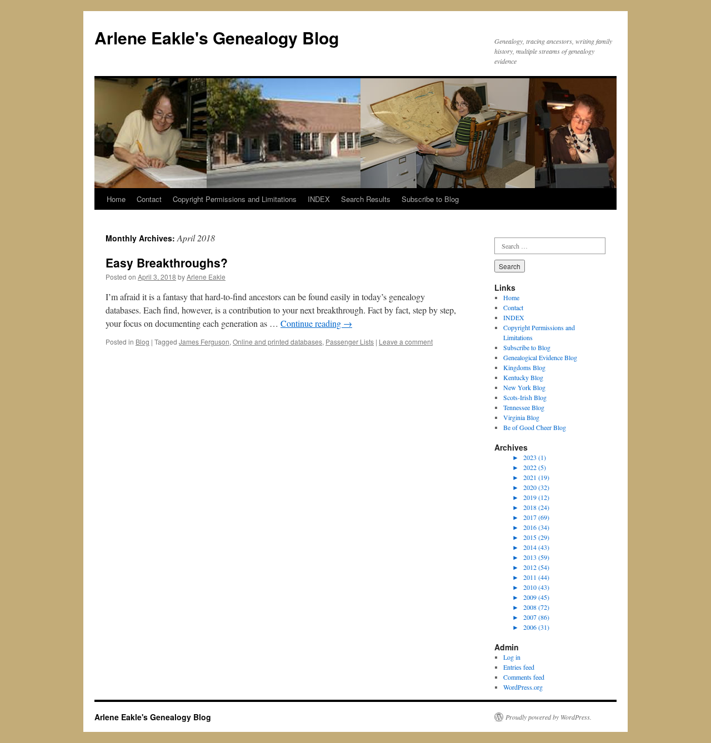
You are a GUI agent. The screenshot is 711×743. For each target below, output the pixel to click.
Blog (142, 341)
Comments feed (523, 677)
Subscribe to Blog (430, 199)
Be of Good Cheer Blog (534, 427)
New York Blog (524, 387)
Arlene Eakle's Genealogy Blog (216, 37)
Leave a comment (406, 341)
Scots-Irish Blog (525, 397)
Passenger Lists (350, 341)
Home (116, 199)
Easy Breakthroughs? (167, 262)
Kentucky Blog (523, 377)
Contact (149, 199)
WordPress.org (523, 687)
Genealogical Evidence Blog (540, 357)
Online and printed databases (277, 341)
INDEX (319, 199)
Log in (511, 657)
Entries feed (518, 667)
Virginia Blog (521, 417)
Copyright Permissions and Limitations (235, 199)
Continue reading (316, 323)
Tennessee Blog (523, 407)
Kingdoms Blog (524, 367)
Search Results (365, 199)
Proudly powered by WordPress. (548, 716)
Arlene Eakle (206, 276)
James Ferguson (204, 341)
